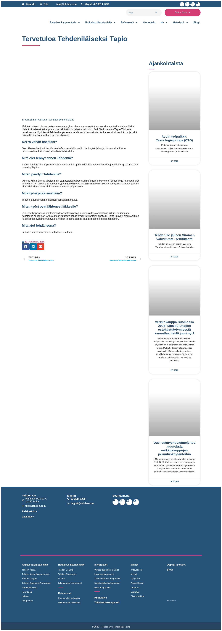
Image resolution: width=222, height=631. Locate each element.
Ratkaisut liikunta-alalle (98, 22)
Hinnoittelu (149, 22)
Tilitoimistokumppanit (106, 602)
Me (162, 22)
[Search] (156, 12)
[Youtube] (198, 4)
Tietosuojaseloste (122, 627)
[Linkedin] (192, 4)
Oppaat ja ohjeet (176, 564)
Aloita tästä (181, 12)
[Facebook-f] (182, 4)
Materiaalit (178, 22)
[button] (25, 246)
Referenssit (127, 22)
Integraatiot (100, 564)
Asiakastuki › (29, 511)
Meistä (134, 564)
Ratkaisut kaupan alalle (63, 22)
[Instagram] (187, 4)
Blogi (196, 22)
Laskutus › (28, 516)
